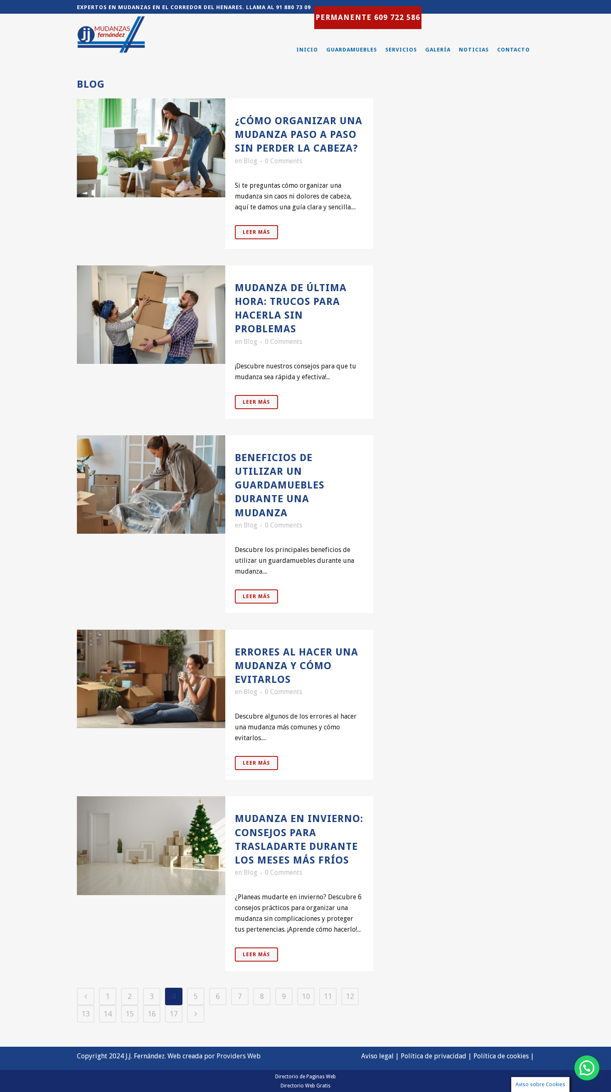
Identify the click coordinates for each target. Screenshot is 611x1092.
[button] (586, 1067)
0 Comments (283, 161)
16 (152, 1013)
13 (85, 1013)
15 (130, 1013)
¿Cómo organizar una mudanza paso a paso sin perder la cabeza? (298, 134)
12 (350, 996)
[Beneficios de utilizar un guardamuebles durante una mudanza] (151, 484)
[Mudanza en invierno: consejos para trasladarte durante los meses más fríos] (151, 845)
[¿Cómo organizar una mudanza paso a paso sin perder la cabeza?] (151, 147)
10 (306, 996)
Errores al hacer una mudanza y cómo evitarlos (296, 665)
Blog (250, 161)
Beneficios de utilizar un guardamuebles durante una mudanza (280, 485)
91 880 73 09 (293, 7)
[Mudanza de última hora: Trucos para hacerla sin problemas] (151, 314)
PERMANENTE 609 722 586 (367, 17)
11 (328, 996)
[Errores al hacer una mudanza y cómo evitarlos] (151, 679)
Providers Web (239, 1056)
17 (174, 1013)
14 (107, 1013)
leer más (256, 232)
